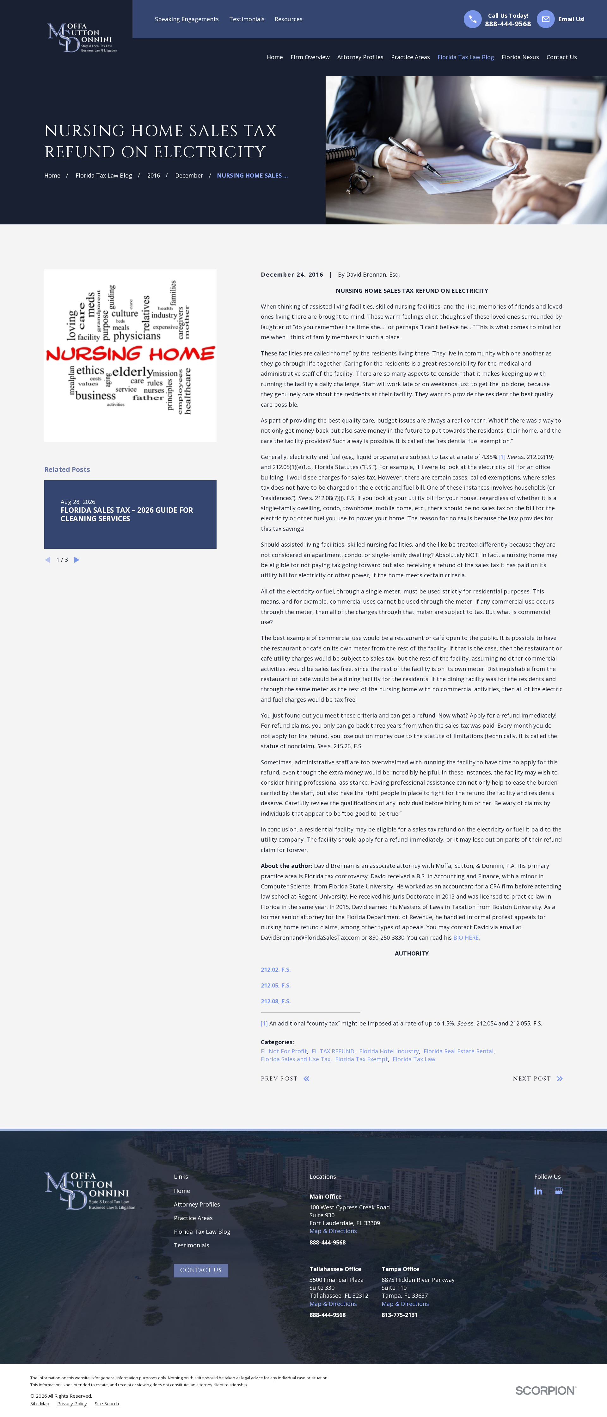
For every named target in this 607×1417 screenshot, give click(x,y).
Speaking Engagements (187, 19)
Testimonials (247, 19)
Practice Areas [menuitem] (410, 57)
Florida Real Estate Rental (459, 1051)
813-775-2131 (400, 1315)
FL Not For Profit (284, 1051)
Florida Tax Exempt (361, 1059)
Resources (289, 19)
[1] (502, 457)
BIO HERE (466, 937)
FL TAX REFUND (333, 1051)
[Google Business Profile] (559, 1191)
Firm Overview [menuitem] (310, 57)
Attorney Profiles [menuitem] (360, 57)
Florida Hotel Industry (389, 1051)
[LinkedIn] (538, 1191)
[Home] (82, 37)
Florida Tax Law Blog (202, 1231)
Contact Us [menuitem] (562, 57)
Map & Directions (333, 1231)
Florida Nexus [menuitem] (520, 57)
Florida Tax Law (414, 1059)
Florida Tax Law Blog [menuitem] (466, 57)
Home (182, 1190)
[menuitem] (39, 1403)
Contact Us (201, 1270)
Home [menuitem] (275, 57)
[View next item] (77, 560)
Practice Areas (193, 1218)
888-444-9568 (508, 23)
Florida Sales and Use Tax (295, 1059)
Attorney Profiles (197, 1204)
